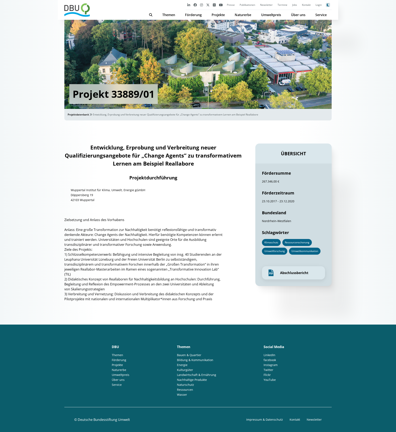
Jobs (294, 5)
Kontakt (306, 5)
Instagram (271, 365)
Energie (182, 365)
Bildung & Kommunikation (195, 360)
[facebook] (195, 5)
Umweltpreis (271, 15)
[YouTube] (220, 5)
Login (319, 5)
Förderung (193, 15)
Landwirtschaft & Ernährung (196, 375)
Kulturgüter (185, 370)
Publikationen (247, 5)
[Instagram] (201, 5)
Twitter (268, 370)
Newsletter (266, 5)
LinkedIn (269, 355)
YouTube (270, 380)
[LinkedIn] (189, 5)
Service (321, 15)
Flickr (267, 375)
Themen (168, 15)
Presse (231, 5)
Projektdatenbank (78, 114)
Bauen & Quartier (189, 355)
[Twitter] (208, 5)
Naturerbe (243, 15)
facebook (270, 360)
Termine (282, 5)
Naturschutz (185, 385)
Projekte (218, 15)
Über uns (298, 15)
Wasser (182, 395)
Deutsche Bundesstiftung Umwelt (104, 419)
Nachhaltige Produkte (192, 380)
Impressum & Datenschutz (264, 419)
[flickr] (214, 5)
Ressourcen (185, 390)
